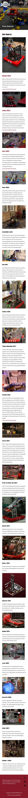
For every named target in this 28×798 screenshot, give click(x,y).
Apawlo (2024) (6, 110)
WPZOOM (18, 795)
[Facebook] (25, 782)
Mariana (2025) (6, 75)
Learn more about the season (9, 89)
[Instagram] (25, 778)
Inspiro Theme (10, 795)
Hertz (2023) (5, 151)
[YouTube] (25, 786)
